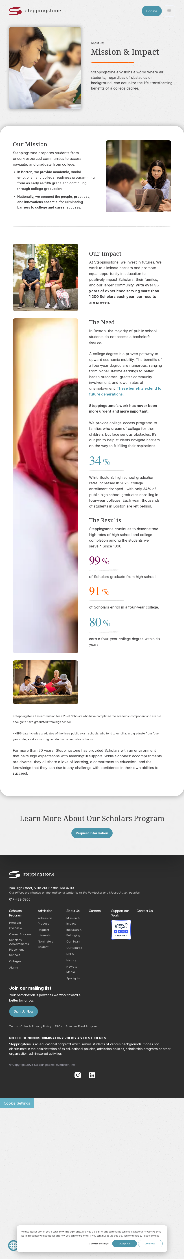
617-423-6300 (20, 899)
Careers (95, 911)
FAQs (58, 1026)
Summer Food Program (82, 1026)
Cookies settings (99, 1243)
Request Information (92, 833)
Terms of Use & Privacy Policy (30, 1026)
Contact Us (145, 911)
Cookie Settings (17, 1103)
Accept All (124, 1243)
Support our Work (120, 913)
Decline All (150, 1243)
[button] (169, 11)
